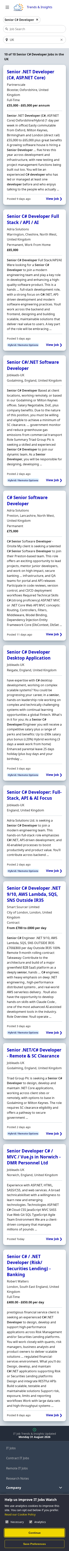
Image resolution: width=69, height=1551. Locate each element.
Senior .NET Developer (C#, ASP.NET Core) (30, 75)
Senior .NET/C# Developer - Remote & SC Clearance (34, 1053)
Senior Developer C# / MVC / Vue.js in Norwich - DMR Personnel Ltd (34, 1157)
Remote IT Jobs (17, 1468)
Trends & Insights (39, 7)
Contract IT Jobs (17, 1458)
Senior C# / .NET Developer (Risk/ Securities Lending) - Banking (29, 1265)
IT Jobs (11, 1448)
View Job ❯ (54, 199)
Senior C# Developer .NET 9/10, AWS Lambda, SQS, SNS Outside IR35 (34, 894)
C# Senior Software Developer (27, 500)
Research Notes (17, 1478)
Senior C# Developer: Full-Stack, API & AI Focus (34, 795)
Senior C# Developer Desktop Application (29, 655)
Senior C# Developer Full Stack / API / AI (33, 219)
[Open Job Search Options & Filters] (7, 7)
